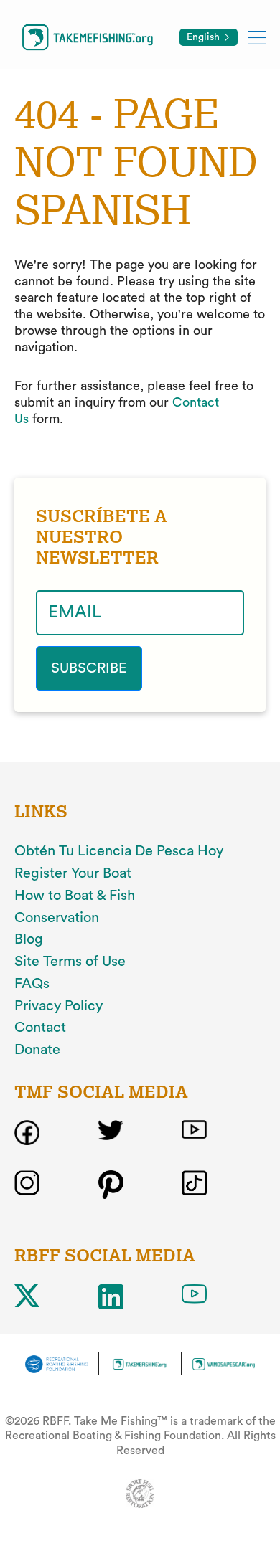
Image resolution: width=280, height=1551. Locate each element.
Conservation (56, 918)
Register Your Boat (72, 873)
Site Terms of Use (70, 961)
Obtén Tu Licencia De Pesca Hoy (118, 851)
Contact (40, 1027)
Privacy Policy (58, 1006)
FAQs (32, 984)
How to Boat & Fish (74, 895)
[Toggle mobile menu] (257, 37)
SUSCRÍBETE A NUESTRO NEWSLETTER (101, 537)
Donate (37, 1050)
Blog (28, 939)
